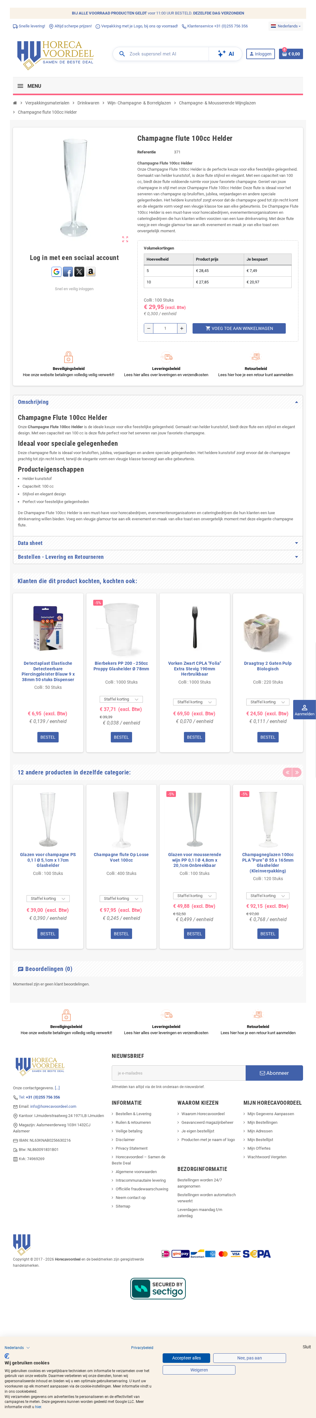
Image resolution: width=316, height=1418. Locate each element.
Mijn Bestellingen (262, 1122)
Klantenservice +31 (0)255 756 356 (217, 26)
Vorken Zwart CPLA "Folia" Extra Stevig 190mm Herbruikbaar (194, 668)
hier (38, 1407)
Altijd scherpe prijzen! (73, 26)
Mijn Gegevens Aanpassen (270, 1113)
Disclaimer (125, 1139)
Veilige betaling (129, 1131)
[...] (57, 1088)
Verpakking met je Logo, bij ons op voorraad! (139, 26)
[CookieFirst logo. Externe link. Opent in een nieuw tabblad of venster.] (7, 1356)
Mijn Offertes (259, 1148)
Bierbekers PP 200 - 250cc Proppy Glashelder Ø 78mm (121, 666)
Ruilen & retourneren (133, 1122)
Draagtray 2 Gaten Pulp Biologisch (268, 666)
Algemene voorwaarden (136, 1171)
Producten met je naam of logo (208, 1139)
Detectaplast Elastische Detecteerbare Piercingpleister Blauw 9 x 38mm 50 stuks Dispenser (48, 671)
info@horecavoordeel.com (53, 1106)
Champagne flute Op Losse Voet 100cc (121, 857)
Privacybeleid (142, 1348)
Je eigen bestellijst (197, 1131)
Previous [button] (287, 772)
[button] (17, 1347)
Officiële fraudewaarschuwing (142, 1189)
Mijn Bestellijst (260, 1139)
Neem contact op (131, 1197)
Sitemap (123, 1206)
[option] (48, 672)
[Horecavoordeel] (56, 53)
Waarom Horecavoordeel (203, 1113)
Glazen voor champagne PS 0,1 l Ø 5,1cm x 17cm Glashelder (48, 860)
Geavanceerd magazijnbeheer (207, 1122)
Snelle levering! (31, 26)
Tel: (39, 1097)
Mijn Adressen (259, 1131)
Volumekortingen (159, 248)
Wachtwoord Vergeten (266, 1157)
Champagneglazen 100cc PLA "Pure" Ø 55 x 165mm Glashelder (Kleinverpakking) (268, 862)
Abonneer (277, 1073)
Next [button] (296, 772)
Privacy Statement (132, 1148)
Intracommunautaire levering (141, 1180)
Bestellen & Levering (133, 1113)
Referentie (146, 152)
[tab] (158, 402)
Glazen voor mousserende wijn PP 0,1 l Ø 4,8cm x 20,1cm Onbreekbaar (194, 860)
